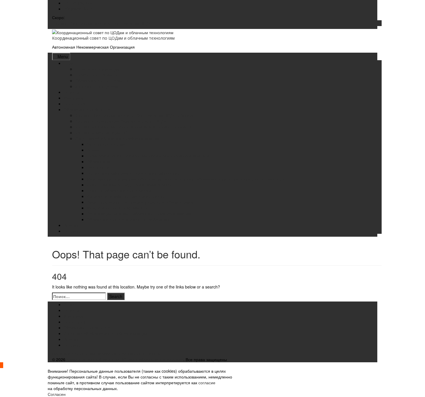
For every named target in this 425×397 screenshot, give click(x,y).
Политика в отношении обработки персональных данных (106, 353)
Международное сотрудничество (118, 208)
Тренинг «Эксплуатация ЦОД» (104, 132)
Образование (99, 161)
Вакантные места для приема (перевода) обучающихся (140, 202)
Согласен (57, 394)
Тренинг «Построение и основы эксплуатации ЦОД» (101, 23)
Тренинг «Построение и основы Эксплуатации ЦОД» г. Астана (134, 115)
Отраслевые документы (97, 75)
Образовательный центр (87, 109)
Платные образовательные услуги (119, 190)
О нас (69, 63)
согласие (206, 382)
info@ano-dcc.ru (79, 9)
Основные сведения (106, 144)
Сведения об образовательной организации (117, 138)
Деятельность (77, 103)
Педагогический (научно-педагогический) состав (133, 173)
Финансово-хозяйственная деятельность (125, 196)
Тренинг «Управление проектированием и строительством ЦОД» (137, 127)
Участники (73, 98)
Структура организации (97, 69)
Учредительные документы (101, 86)
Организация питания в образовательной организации (139, 213)
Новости (71, 92)
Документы (97, 150)
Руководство (98, 167)
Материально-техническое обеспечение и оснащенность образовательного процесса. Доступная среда (186, 179)
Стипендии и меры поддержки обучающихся (129, 185)
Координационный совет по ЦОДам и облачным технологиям (113, 38)
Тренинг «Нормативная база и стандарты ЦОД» (120, 121)
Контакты (72, 231)
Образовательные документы (103, 80)
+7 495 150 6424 (79, 3)
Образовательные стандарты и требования (128, 219)
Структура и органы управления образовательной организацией (148, 156)
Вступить (72, 225)
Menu (63, 56)
